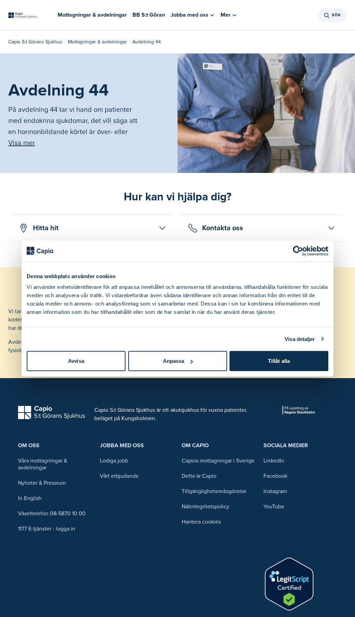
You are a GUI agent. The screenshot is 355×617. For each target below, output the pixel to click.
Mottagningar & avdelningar (97, 42)
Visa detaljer (300, 339)
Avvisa (76, 361)
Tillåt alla (279, 361)
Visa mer (21, 143)
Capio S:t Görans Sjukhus (35, 42)
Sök (336, 15)
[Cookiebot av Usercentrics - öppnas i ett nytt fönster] (298, 250)
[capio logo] (51, 412)
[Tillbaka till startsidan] (22, 15)
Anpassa (173, 361)
